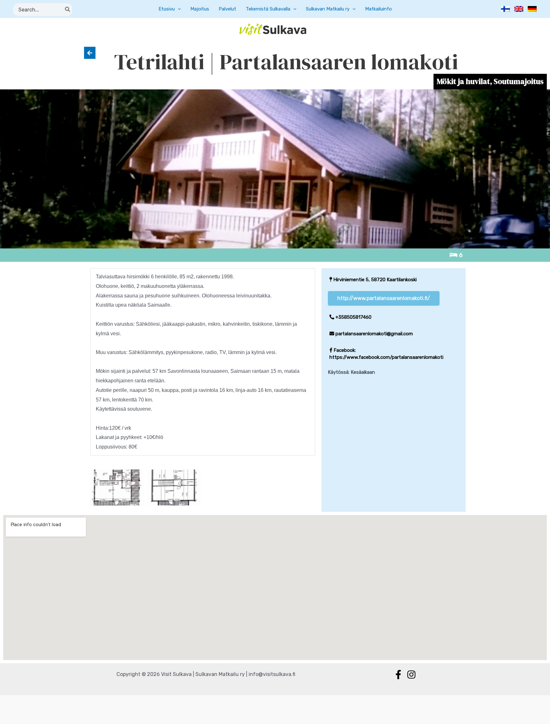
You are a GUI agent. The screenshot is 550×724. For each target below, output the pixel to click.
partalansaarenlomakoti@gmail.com (373, 334)
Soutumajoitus (519, 81)
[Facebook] (398, 674)
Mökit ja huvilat (463, 81)
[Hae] (68, 9)
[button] (178, 9)
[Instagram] (411, 674)
